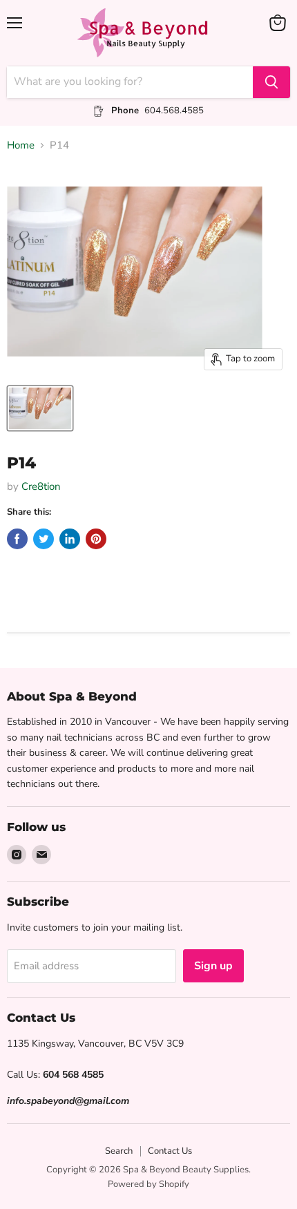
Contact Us (170, 1151)
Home (21, 145)
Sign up (213, 965)
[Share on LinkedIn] (69, 539)
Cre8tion (41, 486)
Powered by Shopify (148, 1184)
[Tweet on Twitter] (43, 539)
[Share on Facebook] (17, 539)
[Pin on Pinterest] (96, 539)
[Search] (271, 82)
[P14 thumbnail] (40, 408)
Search (119, 1151)
